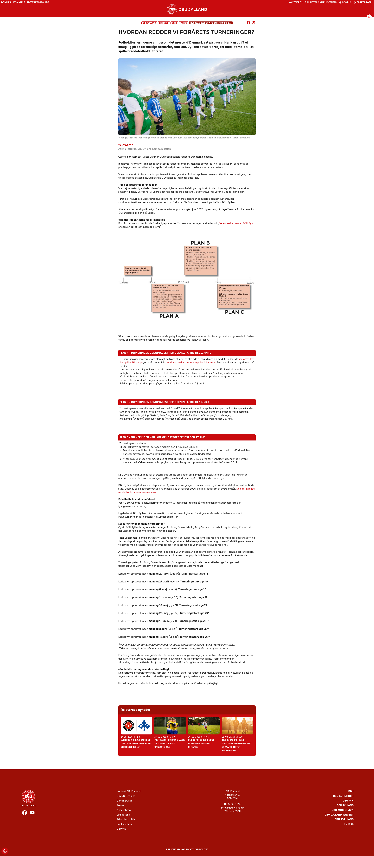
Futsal (349, 824)
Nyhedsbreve (124, 810)
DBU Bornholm (343, 796)
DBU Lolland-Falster (339, 815)
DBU (351, 791)
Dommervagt (124, 801)
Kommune (19, 3)
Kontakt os (296, 3)
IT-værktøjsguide (38, 3)
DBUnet (121, 829)
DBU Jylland (149, 23)
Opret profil (364, 3)
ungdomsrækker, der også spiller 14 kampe (190, 362)
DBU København (343, 810)
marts (183, 23)
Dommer (6, 3)
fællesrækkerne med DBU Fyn (236, 223)
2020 (174, 23)
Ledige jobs (123, 815)
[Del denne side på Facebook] (248, 23)
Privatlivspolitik (126, 819)
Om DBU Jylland (126, 796)
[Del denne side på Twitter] (254, 23)
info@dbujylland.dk (232, 808)
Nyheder (163, 23)
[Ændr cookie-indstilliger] (4, 851)
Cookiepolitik (124, 824)
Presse (120, 805)
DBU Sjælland (344, 819)
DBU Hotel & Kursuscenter (321, 3)
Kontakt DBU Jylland (129, 791)
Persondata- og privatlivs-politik (187, 850)
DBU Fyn (348, 801)
